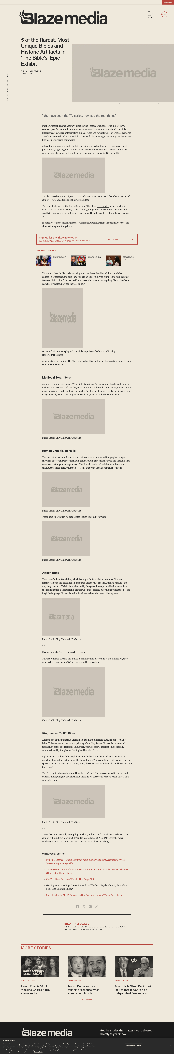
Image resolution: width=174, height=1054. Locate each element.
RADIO (149, 15)
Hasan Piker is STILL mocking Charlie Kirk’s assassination (35, 990)
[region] (87, 1046)
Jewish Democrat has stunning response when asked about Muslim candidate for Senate (84, 990)
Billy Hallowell (31, 71)
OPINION (150, 14)
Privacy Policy (58, 240)
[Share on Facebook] (77, 906)
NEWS (149, 12)
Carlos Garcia (75, 980)
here (116, 593)
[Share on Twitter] (83, 906)
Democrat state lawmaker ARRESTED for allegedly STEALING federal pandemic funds (60, 258)
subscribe (168, 2)
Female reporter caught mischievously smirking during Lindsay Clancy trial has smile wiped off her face (129, 258)
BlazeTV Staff (28, 980)
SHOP (148, 19)
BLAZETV (150, 17)
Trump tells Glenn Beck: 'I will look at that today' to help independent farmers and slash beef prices (133, 990)
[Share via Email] (90, 906)
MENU (164, 14)
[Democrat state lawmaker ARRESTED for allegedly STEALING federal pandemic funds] (43, 260)
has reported (103, 206)
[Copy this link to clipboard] (96, 906)
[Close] (171, 1045)
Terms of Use (68, 240)
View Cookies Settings (133, 1045)
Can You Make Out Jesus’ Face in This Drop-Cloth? (71, 879)
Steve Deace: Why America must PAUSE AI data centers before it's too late (94, 258)
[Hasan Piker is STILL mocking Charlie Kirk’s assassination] (40, 966)
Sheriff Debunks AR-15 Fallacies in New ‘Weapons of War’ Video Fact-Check (84, 895)
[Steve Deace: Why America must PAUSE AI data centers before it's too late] (78, 260)
